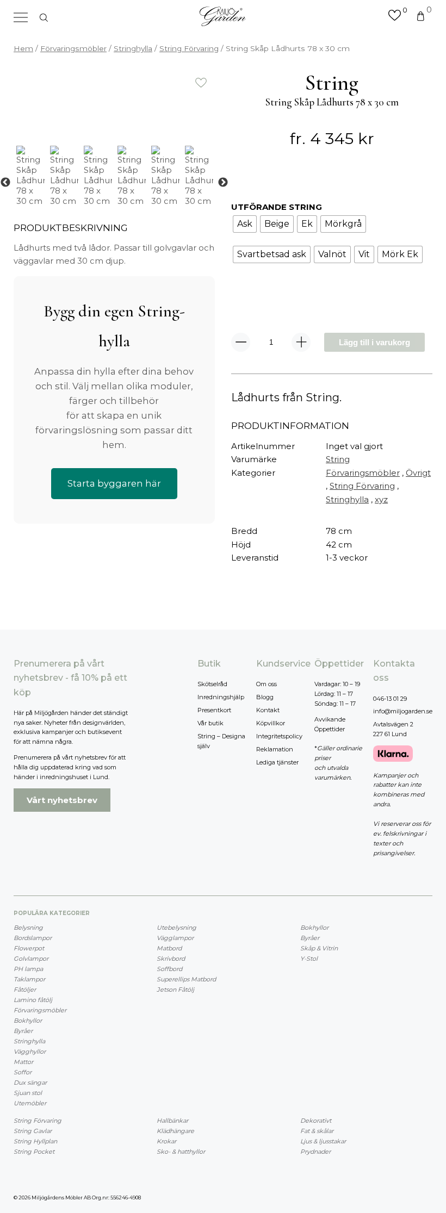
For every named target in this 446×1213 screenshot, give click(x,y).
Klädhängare (175, 1131)
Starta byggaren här (114, 483)
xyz (381, 499)
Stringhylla (133, 48)
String (338, 459)
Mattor (23, 1062)
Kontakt (268, 710)
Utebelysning (176, 927)
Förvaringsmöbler (73, 48)
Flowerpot (29, 948)
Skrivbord (171, 958)
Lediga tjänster (277, 762)
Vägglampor (175, 938)
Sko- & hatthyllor (181, 1151)
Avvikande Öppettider (329, 724)
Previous (5, 182)
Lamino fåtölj (33, 1000)
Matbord (169, 948)
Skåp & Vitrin (319, 948)
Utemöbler (30, 1103)
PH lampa (28, 969)
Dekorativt (315, 1120)
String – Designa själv (221, 741)
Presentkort (214, 710)
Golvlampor (31, 958)
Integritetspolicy (279, 736)
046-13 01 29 (390, 698)
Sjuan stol (28, 1093)
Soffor (23, 1072)
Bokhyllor (28, 1020)
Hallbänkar (172, 1120)
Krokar (166, 1141)
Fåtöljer (25, 989)
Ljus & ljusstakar (323, 1141)
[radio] (244, 224)
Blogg (265, 697)
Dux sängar (30, 1082)
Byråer (23, 1031)
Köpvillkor (270, 723)
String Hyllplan (35, 1141)
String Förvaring (189, 48)
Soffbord (169, 969)
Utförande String (276, 207)
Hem (23, 48)
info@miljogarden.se (402, 711)
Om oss (266, 684)
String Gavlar (33, 1131)
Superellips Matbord (186, 979)
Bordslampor (33, 938)
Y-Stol (309, 958)
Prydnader (315, 1151)
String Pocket (34, 1151)
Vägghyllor (30, 1051)
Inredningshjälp (220, 697)
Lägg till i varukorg (374, 342)
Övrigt (418, 473)
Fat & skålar (316, 1131)
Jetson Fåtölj (175, 989)
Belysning (28, 927)
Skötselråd (212, 684)
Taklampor (29, 979)
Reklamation (274, 749)
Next (223, 182)
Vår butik (210, 723)
